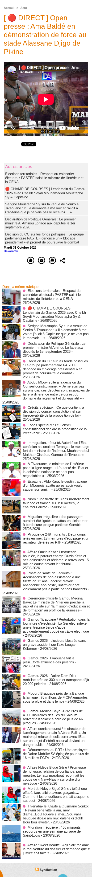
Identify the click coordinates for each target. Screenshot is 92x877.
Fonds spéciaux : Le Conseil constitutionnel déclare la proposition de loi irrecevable (55, 429)
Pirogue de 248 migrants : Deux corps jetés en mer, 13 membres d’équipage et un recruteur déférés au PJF (56, 538)
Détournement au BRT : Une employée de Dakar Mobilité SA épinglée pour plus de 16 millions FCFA (56, 754)
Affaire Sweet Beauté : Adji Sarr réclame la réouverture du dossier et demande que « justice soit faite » (56, 849)
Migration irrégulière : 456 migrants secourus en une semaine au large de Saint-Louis (52, 831)
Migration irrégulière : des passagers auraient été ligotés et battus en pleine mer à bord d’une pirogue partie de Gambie (55, 521)
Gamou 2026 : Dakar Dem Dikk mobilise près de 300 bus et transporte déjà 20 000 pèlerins (56, 680)
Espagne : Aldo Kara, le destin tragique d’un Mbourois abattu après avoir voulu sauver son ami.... (55, 485)
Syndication (48, 870)
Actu (23, 8)
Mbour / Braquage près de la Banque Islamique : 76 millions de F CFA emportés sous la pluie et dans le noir (55, 697)
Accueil (9, 8)
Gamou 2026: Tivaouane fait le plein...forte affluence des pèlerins (48, 660)
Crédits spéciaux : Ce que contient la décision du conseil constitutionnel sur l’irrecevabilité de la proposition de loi (53, 411)
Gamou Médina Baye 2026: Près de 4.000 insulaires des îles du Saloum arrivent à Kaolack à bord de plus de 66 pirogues (53, 717)
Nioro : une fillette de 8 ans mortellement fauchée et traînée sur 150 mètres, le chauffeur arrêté (56, 503)
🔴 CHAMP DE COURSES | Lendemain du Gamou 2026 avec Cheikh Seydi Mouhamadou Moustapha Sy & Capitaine (45, 193)
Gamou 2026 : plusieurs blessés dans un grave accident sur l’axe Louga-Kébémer (54, 644)
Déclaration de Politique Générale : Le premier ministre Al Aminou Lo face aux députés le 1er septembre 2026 (40, 223)
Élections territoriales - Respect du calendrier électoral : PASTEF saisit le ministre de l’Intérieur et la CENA (44, 178)
